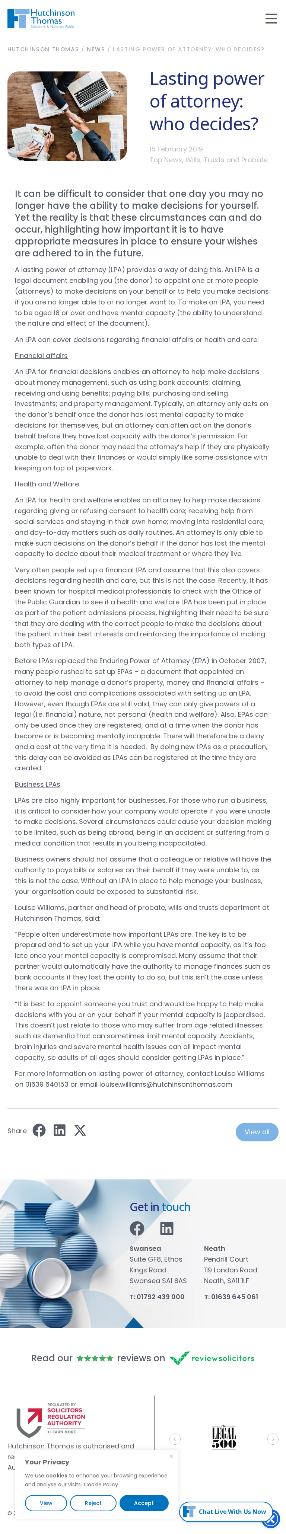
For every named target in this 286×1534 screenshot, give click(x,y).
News (96, 49)
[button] (39, 1130)
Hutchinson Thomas (43, 49)
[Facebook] (137, 1228)
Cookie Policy (101, 1484)
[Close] (170, 1456)
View (46, 1503)
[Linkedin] (166, 1228)
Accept (144, 1503)
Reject (93, 1503)
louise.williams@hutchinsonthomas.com (165, 1084)
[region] (97, 1484)
